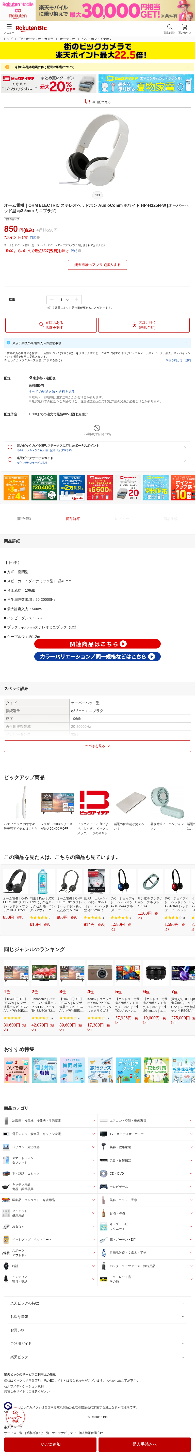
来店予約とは (174, 360)
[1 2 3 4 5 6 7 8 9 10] (64, 299)
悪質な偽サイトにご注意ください (27, 1391)
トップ (7, 39)
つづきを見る (95, 746)
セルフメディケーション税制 (24, 1386)
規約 (188, 360)
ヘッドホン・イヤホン (97, 39)
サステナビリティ (64, 1433)
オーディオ (67, 39)
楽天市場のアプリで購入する (97, 265)
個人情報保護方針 (91, 1433)
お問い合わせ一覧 (37, 1433)
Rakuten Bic (31, 29)
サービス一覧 (13, 1433)
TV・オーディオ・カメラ (36, 39)
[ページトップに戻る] (188, 1436)
